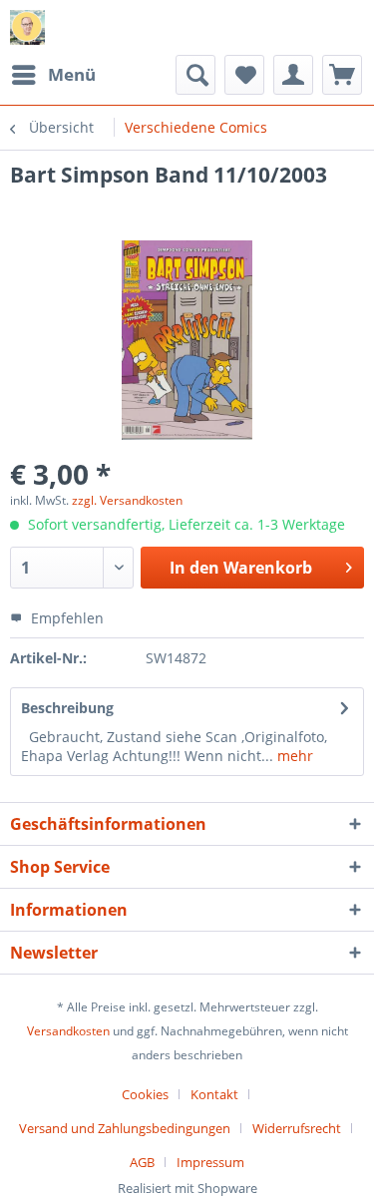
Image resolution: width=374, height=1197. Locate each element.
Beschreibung (67, 707)
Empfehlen (65, 617)
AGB (142, 1162)
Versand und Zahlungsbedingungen (124, 1128)
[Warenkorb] (342, 75)
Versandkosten (68, 1030)
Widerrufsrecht (296, 1128)
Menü (72, 74)
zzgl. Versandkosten (127, 500)
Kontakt (214, 1094)
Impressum (210, 1162)
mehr (293, 755)
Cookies (145, 1094)
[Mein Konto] (293, 75)
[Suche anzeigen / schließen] (195, 75)
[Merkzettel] (244, 75)
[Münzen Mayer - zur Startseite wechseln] (27, 27)
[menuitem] (53, 75)
